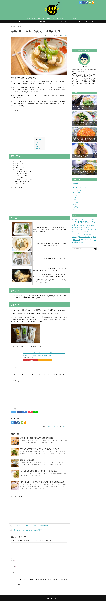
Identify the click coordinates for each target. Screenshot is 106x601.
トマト (74, 230)
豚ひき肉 (76, 240)
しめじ (53, 426)
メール (13, 567)
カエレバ (31, 357)
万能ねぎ (74, 237)
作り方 (37, 144)
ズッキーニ (88, 227)
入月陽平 (64, 426)
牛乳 (85, 237)
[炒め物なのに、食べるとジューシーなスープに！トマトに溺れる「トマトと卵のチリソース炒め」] (84, 134)
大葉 (82, 237)
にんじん (89, 222)
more (73, 87)
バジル (87, 230)
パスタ (76, 232)
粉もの (75, 209)
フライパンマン (55, 598)
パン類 (75, 195)
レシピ (62, 35)
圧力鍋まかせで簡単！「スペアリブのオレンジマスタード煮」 (84, 155)
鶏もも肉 (80, 242)
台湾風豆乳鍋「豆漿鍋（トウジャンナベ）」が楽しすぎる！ (84, 107)
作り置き (75, 202)
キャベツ (79, 227)
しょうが (84, 219)
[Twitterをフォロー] (80, 2)
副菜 (74, 204)
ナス (78, 230)
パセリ (79, 232)
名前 (13, 560)
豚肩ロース (91, 240)
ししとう (47, 426)
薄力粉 (88, 237)
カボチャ (94, 225)
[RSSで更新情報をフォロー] (93, 2)
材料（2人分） (39, 142)
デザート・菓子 (77, 190)
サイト (13, 573)
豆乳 (91, 237)
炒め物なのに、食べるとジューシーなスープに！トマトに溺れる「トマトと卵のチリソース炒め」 (84, 139)
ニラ (81, 229)
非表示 (40, 139)
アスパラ (86, 225)
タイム (93, 227)
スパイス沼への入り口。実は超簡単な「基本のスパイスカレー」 (84, 172)
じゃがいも (92, 219)
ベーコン (78, 234)
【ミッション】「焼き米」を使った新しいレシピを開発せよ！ (32, 525)
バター (91, 229)
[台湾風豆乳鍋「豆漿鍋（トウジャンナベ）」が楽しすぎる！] (84, 102)
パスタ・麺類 (77, 192)
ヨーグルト (93, 234)
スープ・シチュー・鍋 (79, 188)
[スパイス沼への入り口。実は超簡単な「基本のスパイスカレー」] (84, 167)
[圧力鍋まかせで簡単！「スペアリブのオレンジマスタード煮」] (84, 150)
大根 (80, 237)
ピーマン (90, 232)
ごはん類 (75, 183)
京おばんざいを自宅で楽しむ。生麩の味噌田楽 (28, 530)
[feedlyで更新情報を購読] (90, 2)
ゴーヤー (83, 227)
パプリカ (85, 232)
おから (73, 219)
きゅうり (77, 219)
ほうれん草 (81, 225)
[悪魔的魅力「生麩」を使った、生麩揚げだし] (24, 412)
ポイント (38, 146)
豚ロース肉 (84, 240)
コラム (75, 185)
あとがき (38, 148)
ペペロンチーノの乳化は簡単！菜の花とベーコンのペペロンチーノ (84, 123)
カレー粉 (74, 227)
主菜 (66, 35)
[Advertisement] (39, 123)
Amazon (44, 360)
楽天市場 (29, 360)
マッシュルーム (86, 234)
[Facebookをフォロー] (83, 2)
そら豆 (73, 222)
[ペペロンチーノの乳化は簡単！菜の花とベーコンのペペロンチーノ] (84, 118)
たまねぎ (80, 221)
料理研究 (75, 207)
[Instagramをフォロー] (86, 2)
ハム (84, 229)
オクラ (90, 225)
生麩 (57, 426)
